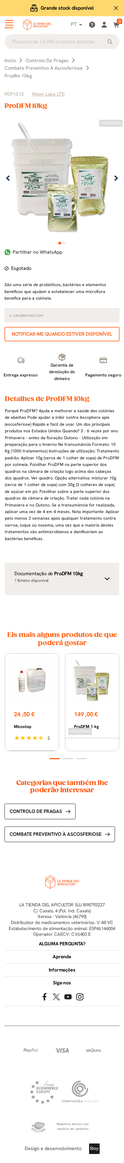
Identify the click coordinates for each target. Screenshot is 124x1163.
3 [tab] (81, 758)
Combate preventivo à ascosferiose (55, 834)
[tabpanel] (62, 179)
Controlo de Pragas (36, 811)
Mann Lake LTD (48, 94)
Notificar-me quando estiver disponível (62, 334)
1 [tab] (59, 243)
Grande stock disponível (67, 8)
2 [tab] (64, 243)
